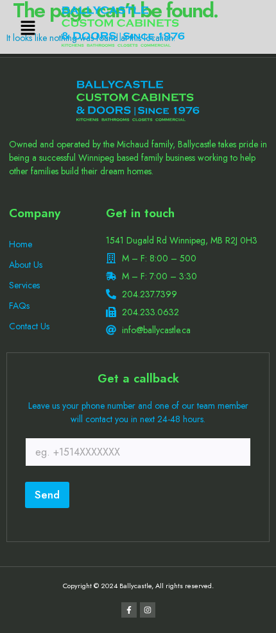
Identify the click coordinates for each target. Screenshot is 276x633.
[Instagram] (147, 610)
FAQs (19, 305)
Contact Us (29, 326)
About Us (25, 264)
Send (47, 494)
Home (20, 244)
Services (24, 285)
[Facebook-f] (129, 610)
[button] (27, 28)
